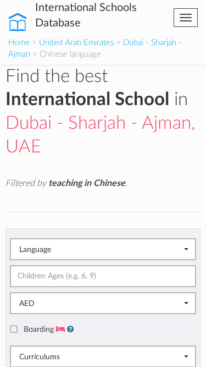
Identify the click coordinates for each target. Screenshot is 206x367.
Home (19, 43)
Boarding (40, 329)
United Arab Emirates (76, 43)
